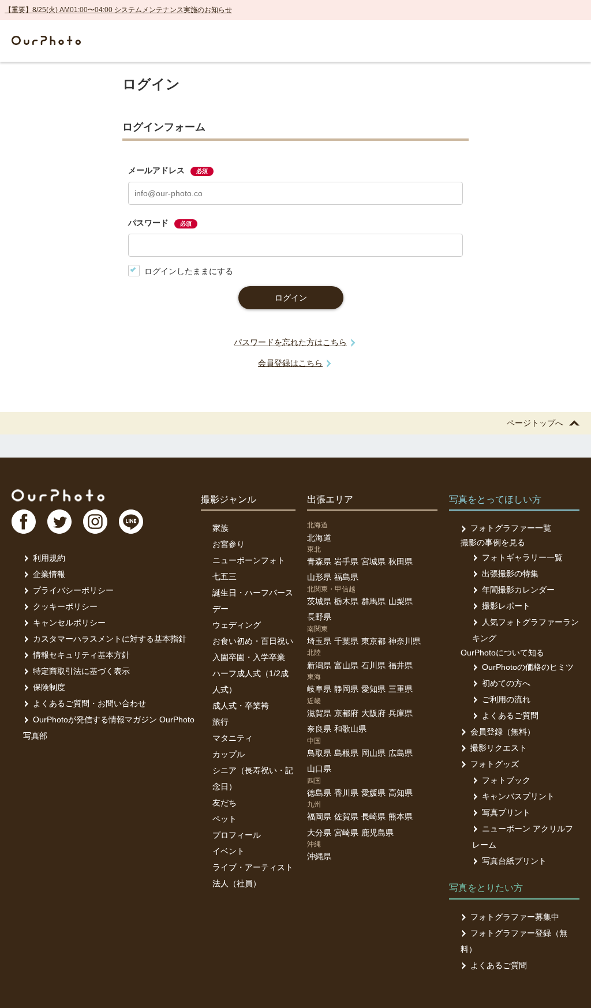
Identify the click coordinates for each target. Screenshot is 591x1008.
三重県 (400, 689)
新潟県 (319, 665)
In (95, 521)
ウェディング (236, 624)
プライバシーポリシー (73, 590)
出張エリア (330, 499)
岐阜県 (319, 689)
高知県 (400, 792)
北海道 (319, 537)
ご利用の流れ (506, 699)
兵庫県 (400, 713)
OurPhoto (58, 495)
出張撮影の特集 (510, 573)
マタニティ (232, 738)
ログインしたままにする (188, 271)
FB (24, 521)
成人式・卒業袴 (240, 705)
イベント (228, 851)
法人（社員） (236, 883)
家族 (220, 528)
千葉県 (346, 641)
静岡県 (346, 689)
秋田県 (400, 561)
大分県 (319, 832)
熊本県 (400, 816)
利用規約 (49, 558)
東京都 (373, 641)
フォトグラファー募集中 (514, 916)
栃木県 (346, 601)
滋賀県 (319, 713)
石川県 (373, 665)
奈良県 (319, 728)
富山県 (346, 665)
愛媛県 (373, 792)
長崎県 (373, 816)
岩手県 (346, 561)
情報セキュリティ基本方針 (81, 654)
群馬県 (373, 601)
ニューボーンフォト (248, 560)
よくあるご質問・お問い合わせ (89, 703)
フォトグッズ (494, 764)
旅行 (220, 721)
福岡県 (319, 816)
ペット (224, 818)
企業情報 (49, 574)
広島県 (400, 753)
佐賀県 (346, 816)
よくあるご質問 (510, 715)
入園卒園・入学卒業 (248, 657)
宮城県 (373, 561)
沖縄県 (319, 856)
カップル (228, 754)
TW (59, 521)
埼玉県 (319, 641)
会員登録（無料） (502, 731)
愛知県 (373, 689)
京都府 (346, 713)
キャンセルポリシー (69, 622)
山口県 (319, 768)
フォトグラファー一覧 (510, 528)
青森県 (319, 561)
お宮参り (228, 544)
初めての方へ (506, 683)
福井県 (400, 665)
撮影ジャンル (228, 499)
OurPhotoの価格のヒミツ (528, 667)
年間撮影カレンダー (518, 589)
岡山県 (373, 753)
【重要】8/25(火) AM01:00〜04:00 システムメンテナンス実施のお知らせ (118, 10)
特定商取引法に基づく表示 (81, 671)
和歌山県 (350, 728)
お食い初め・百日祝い (252, 641)
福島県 (346, 577)
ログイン (291, 297)
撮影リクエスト (498, 747)
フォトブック (506, 780)
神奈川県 (404, 641)
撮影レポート (506, 605)
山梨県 (400, 601)
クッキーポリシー (65, 606)
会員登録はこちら (290, 363)
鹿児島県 (377, 832)
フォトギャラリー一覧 (522, 557)
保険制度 (49, 687)
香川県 (346, 792)
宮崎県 (346, 832)
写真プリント (506, 812)
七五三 (224, 576)
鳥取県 (319, 753)
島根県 (346, 753)
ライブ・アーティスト (252, 867)
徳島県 (319, 792)
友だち (224, 802)
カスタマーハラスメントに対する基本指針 (109, 638)
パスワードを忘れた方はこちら (290, 342)
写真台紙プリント (514, 860)
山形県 (319, 577)
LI (131, 521)
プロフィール (236, 835)
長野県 (319, 616)
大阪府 (373, 713)
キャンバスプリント (518, 796)
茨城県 (319, 601)
